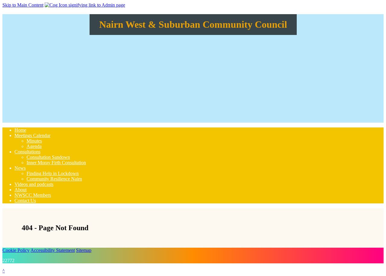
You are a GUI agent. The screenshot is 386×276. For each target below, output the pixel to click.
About (20, 189)
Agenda (34, 146)
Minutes (34, 140)
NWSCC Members (32, 195)
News (20, 168)
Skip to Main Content (22, 5)
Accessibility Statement (52, 250)
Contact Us (25, 200)
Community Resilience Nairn (54, 178)
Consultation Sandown (48, 157)
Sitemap (83, 250)
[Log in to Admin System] (85, 5)
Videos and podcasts (33, 184)
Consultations (27, 151)
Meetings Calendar (32, 135)
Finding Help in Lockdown (53, 173)
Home (20, 130)
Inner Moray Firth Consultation (56, 162)
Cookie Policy (16, 250)
